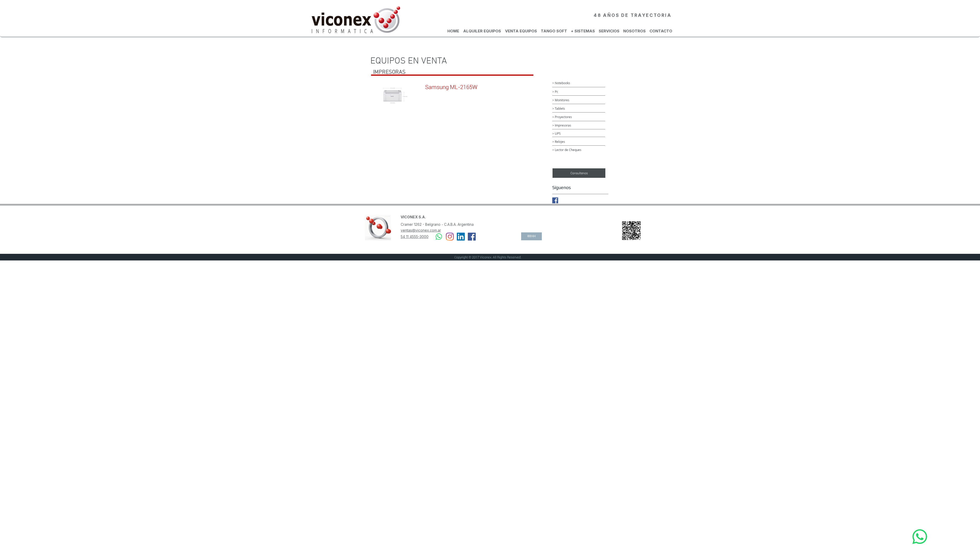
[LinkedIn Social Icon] (461, 237)
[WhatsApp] (439, 237)
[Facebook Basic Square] (555, 200)
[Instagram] (450, 237)
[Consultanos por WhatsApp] (920, 537)
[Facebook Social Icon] (472, 237)
